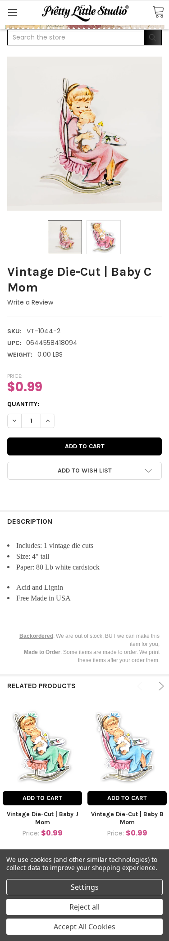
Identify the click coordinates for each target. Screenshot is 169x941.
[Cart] (158, 12)
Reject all (84, 907)
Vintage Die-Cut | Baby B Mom (127, 818)
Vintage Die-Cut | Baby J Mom (42, 818)
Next (160, 686)
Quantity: (23, 404)
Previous (141, 686)
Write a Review (30, 302)
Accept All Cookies (84, 927)
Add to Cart (42, 798)
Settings (85, 887)
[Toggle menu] (12, 12)
